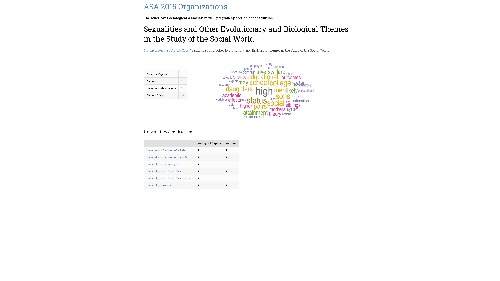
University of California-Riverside (166, 157)
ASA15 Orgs (180, 50)
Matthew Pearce (156, 50)
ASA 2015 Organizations (185, 6)
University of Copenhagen (162, 164)
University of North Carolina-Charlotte (169, 178)
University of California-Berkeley (166, 150)
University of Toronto (159, 185)
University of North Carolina (163, 171)
